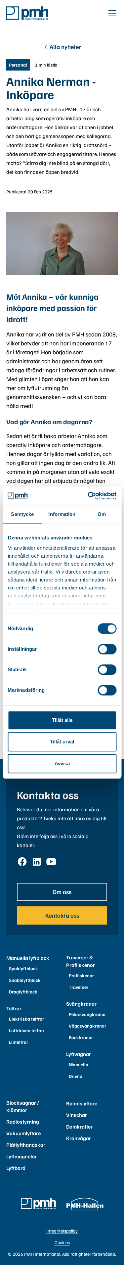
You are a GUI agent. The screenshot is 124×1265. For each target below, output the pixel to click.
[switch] (107, 649)
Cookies (62, 1242)
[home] (27, 13)
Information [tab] (61, 514)
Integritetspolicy (62, 1231)
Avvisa (62, 763)
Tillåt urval (62, 741)
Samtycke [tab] (22, 514)
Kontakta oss (62, 915)
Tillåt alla (62, 720)
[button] (111, 13)
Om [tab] (102, 514)
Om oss (62, 891)
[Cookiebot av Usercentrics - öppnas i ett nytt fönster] (88, 495)
